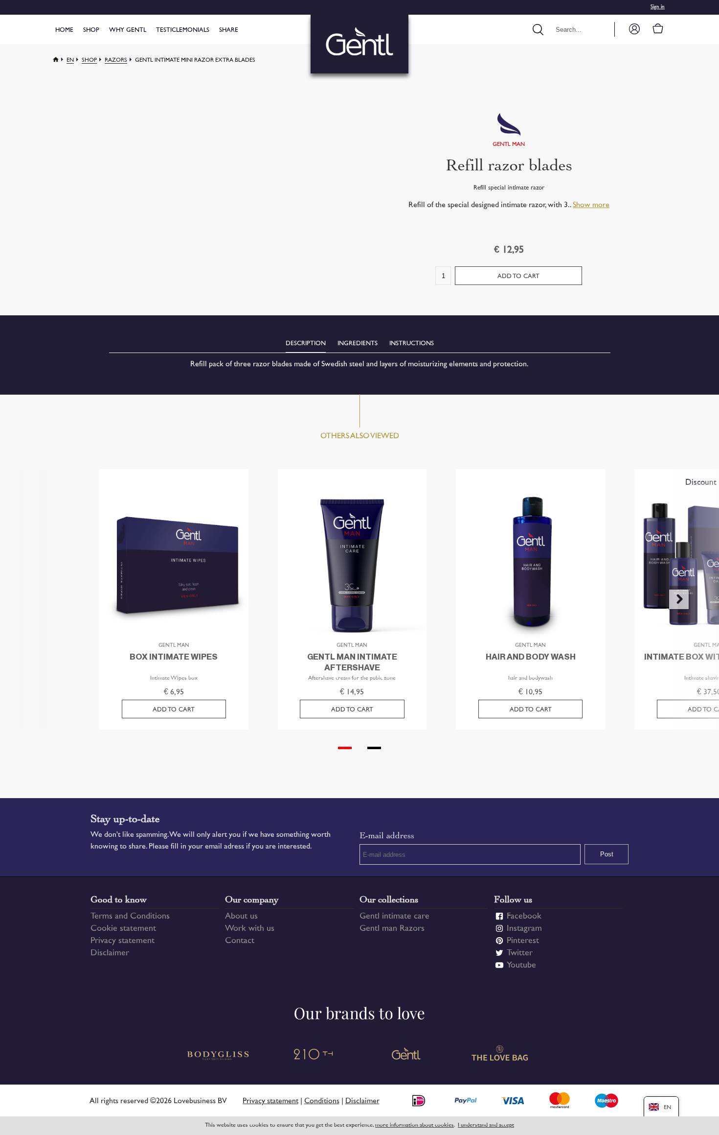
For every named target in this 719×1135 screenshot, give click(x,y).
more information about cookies (414, 1125)
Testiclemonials (182, 30)
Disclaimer (109, 953)
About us (241, 917)
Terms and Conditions (130, 917)
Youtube (521, 965)
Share (228, 30)
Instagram (524, 929)
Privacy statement (122, 941)
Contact (239, 941)
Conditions (321, 1101)
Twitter (520, 953)
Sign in (658, 7)
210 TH (313, 1055)
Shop (91, 30)
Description (306, 344)
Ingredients (357, 344)
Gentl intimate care (394, 917)
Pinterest (523, 941)
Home (64, 30)
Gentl (406, 1055)
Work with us (249, 929)
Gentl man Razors (392, 929)
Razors (116, 60)
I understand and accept (486, 1125)
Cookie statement (123, 929)
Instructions (411, 344)
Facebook (524, 917)
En (70, 60)
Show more (591, 205)
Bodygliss (219, 1055)
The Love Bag (500, 1055)
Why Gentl (127, 30)
